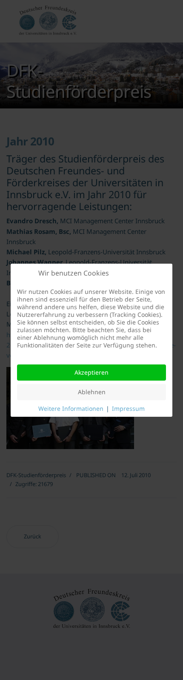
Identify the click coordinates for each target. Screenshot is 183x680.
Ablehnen (92, 392)
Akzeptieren (91, 372)
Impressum (128, 408)
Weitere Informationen (70, 408)
